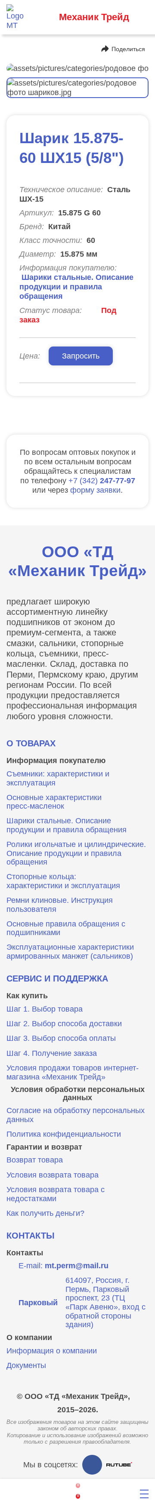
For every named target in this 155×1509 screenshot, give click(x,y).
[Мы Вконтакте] (92, 1465)
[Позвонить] (43, 17)
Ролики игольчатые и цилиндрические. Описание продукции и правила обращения (76, 853)
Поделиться (128, 49)
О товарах (31, 743)
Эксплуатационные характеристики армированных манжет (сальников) (70, 951)
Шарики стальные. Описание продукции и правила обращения (76, 287)
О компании (29, 1337)
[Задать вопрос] (110, 1494)
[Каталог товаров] (43, 1494)
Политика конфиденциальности (63, 1134)
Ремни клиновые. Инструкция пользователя (59, 905)
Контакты (30, 1235)
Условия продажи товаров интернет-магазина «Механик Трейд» (72, 1072)
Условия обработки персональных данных (78, 1093)
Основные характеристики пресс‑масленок (54, 802)
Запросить (80, 355)
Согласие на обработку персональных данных (75, 1115)
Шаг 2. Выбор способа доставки (64, 1023)
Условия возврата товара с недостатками (55, 1194)
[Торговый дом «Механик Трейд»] (17, 17)
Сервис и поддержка (57, 978)
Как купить (27, 996)
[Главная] (9, 1494)
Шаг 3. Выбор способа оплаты (61, 1038)
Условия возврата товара (52, 1175)
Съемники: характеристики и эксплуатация (57, 778)
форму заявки (95, 489)
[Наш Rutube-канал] (119, 1464)
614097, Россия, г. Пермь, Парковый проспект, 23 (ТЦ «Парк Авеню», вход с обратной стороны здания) (82, 1302)
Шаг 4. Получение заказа (51, 1053)
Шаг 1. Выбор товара (44, 1009)
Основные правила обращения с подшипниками (65, 928)
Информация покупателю (55, 760)
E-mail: (63, 1265)
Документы (26, 1365)
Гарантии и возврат (44, 1147)
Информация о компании (51, 1350)
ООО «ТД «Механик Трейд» (77, 561)
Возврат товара (34, 1160)
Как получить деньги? (45, 1213)
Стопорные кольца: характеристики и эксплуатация (63, 881)
